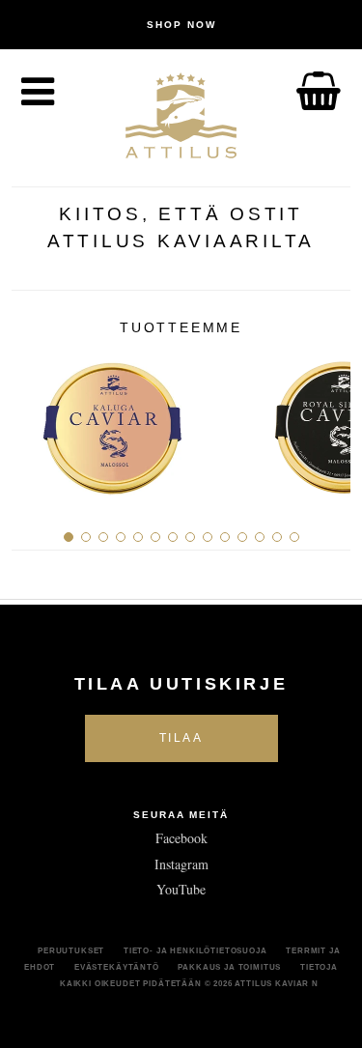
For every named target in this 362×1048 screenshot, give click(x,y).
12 (260, 537)
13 (277, 537)
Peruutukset (71, 950)
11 (242, 537)
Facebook (181, 838)
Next (328, 420)
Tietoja (319, 967)
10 (225, 537)
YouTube (181, 889)
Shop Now (181, 24)
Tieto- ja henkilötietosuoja (195, 950)
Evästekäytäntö (116, 967)
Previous (33, 420)
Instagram (181, 864)
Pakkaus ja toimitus (229, 967)
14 (294, 537)
